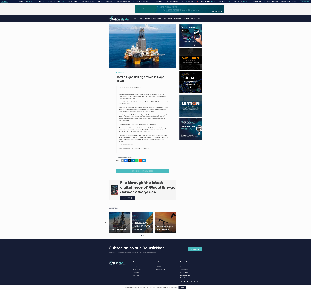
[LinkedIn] (184, 281)
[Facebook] (181, 281)
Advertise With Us (184, 269)
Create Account (160, 269)
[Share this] (126, 160)
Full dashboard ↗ (305, 1)
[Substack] (197, 281)
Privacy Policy (136, 272)
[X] (194, 281)
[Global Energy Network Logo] (119, 18)
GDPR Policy (136, 275)
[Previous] (105, 222)
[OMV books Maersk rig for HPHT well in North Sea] (120, 222)
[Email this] (122, 160)
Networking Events (185, 275)
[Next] (180, 222)
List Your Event (184, 272)
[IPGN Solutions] (155, 12)
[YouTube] (187, 281)
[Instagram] (191, 281)
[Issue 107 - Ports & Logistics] (114, 190)
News (181, 267)
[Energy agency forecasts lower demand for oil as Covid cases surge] (165, 222)
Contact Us (183, 277)
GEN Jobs (159, 267)
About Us (135, 267)
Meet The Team (137, 269)
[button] (142, 18)
